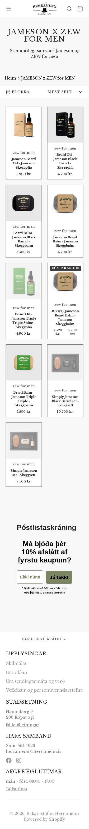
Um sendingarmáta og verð (35, 681)
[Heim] (44, 9)
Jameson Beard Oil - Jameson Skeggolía (24, 143)
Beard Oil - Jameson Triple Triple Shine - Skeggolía (24, 301)
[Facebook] (9, 760)
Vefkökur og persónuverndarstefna (44, 690)
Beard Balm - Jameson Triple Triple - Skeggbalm (24, 381)
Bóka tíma (16, 788)
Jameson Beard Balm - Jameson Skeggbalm (65, 221)
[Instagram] (19, 760)
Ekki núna (30, 577)
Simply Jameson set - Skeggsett (24, 454)
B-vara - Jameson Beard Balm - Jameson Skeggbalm (65, 301)
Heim (10, 78)
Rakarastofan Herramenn (53, 813)
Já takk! (59, 577)
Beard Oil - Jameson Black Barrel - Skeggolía (65, 143)
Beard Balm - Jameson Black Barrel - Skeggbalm (24, 221)
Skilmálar (16, 663)
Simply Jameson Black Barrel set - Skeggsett (65, 381)
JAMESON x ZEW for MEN (48, 78)
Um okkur (17, 672)
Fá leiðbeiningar (22, 724)
